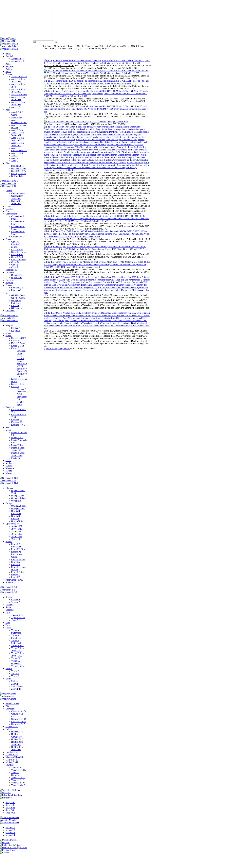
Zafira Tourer (17, 686)
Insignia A (15, 328)
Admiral (9, 56)
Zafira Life (16, 689)
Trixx (8, 622)
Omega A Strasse (19, 506)
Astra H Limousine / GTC (19, 149)
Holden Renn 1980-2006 (17, 743)
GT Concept (16, 308)
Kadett (8, 335)
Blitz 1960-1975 (18, 171)
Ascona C (15, 107)
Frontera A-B (17, 287)
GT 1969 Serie (18, 295)
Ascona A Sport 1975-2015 (18, 90)
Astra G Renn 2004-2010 (17, 144)
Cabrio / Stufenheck (22, 395)
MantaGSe (16, 458)
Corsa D (15, 262)
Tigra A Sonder (18, 617)
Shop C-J (10, 805)
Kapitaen (10, 407)
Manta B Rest (17, 445)
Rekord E (15, 577)
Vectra (8, 627)
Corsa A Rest (17, 249)
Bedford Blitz (17, 176)
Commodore (11, 214)
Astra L (14, 161)
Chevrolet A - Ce (18, 711)
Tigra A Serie (17, 615)
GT (7, 293)
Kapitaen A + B (18, 425)
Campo (9, 206)
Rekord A (15, 562)
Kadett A (15, 340)
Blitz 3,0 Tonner (18, 173)
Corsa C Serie (17, 257)
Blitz (8, 163)
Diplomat (10, 272)
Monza (9, 471)
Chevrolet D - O (18, 719)
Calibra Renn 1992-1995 (17, 197)
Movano (9, 473)
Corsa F (14, 267)
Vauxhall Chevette (15, 773)
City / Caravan (20, 357)
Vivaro (9, 668)
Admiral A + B (18, 61)
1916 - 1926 (16, 534)
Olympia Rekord (18, 498)
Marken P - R (12, 760)
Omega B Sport (18, 521)
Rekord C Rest (18, 572)
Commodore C (18, 236)
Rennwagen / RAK (14, 580)
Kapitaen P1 (16, 419)
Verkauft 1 (10, 827)
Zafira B (15, 684)
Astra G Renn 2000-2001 (17, 133)
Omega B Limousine (16, 512)
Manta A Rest (17, 437)
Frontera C (16, 290)
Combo (9, 211)
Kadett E (15, 386)
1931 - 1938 (16, 539)
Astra (8, 110)
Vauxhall (9, 765)
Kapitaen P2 (16, 422)
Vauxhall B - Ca (18, 770)
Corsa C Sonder (18, 259)
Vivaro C (15, 676)
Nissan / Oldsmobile (15, 757)
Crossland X (11, 270)
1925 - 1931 (16, 536)
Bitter (8, 706)
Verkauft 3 (10, 832)
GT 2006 (15, 305)
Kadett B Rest (17, 346)
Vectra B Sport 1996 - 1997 (17, 649)
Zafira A (15, 681)
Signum (9, 605)
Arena (8, 71)
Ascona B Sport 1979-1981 (18, 98)
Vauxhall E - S (17, 780)
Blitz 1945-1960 (18, 168)
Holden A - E (17, 731)
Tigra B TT (16, 620)
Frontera (9, 285)
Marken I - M (12, 754)
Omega (9, 503)
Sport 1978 (22, 371)
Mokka (9, 465)
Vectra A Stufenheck (16, 631)
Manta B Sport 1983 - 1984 (17, 449)
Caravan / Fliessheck (21, 390)
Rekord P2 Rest (18, 559)
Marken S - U (12, 762)
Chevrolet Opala (18, 721)
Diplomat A (16, 275)
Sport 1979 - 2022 (22, 375)
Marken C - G (12, 726)
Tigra (8, 612)
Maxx (8, 460)
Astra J (14, 155)
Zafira (8, 678)
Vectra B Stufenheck (16, 641)
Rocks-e (9, 582)
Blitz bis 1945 (17, 166)
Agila (8, 64)
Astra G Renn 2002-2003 (17, 139)
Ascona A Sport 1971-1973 (18, 80)
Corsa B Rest (17, 254)
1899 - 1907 (16, 526)
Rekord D (15, 574)
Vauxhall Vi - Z (18, 785)
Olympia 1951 (17, 495)
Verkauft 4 (10, 835)
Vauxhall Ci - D (18, 777)
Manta (8, 430)
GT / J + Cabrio (18, 298)
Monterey (10, 468)
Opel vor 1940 (12, 523)
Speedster (10, 610)
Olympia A (16, 501)
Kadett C (15, 348)
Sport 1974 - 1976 (22, 364)
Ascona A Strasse (19, 76)
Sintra (8, 607)
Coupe (20, 361)
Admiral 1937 (17, 59)
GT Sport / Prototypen (16, 301)
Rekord (9, 541)
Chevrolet (10, 709)
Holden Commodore (16, 735)
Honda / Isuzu (12, 752)
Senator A (15, 599)
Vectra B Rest (17, 645)
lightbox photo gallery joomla (57, 348)
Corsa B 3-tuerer (18, 252)
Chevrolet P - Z (18, 724)
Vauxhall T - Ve (18, 782)
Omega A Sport (18, 508)
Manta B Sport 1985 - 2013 (17, 454)
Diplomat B (16, 277)
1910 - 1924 (16, 531)
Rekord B (15, 564)
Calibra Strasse (18, 193)
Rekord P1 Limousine (16, 545)
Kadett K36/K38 (18, 338)
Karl (7, 427)
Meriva (9, 463)
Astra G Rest (17, 130)
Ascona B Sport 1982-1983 (18, 103)
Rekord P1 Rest (18, 549)
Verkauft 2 (10, 830)
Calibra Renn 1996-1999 (17, 202)
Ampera (9, 66)
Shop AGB (11, 812)
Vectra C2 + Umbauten (16, 662)
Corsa (8, 239)
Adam (8, 53)
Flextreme (10, 280)
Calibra (9, 191)
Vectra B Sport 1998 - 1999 (17, 654)
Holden (9, 729)
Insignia (9, 325)
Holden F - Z (17, 739)
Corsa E (14, 265)
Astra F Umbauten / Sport (19, 121)
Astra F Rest (16, 117)
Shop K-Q (10, 807)
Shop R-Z (10, 810)
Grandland (10, 310)
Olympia (9, 488)
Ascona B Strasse (19, 94)
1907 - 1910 (16, 529)
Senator (9, 597)
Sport (19, 404)
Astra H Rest (17, 153)
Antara (9, 69)
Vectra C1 (15, 658)
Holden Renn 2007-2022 (17, 748)
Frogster (9, 282)
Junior (8, 333)
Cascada (9, 208)
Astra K (14, 158)
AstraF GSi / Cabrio (17, 113)
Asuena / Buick (12, 703)
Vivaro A (15, 671)
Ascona (9, 74)
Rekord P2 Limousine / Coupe (16, 554)
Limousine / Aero (21, 352)
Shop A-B (10, 802)
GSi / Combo (20, 400)
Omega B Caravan (15, 517)
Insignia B (15, 330)
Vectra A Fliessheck (16, 636)
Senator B (15, 602)
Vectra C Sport (17, 666)
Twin (8, 625)
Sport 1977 (22, 368)
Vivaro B (15, 673)
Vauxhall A (16, 767)
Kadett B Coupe (18, 343)
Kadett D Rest (17, 384)
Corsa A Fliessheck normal (16, 244)
